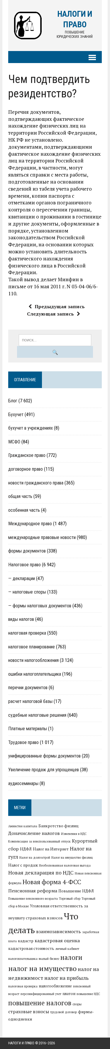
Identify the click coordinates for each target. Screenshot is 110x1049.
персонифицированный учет (41, 994)
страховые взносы (28, 1011)
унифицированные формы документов (44, 756)
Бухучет (15, 414)
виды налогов (21, 619)
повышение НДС (88, 994)
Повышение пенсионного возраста (33, 899)
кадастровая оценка (57, 940)
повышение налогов (39, 1002)
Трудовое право (23, 742)
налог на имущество (42, 968)
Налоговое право (24, 564)
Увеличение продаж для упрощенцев (43, 769)
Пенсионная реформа (32, 890)
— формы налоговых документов (39, 606)
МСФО (14, 442)
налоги (71, 957)
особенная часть (24, 510)
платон (68, 993)
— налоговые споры (27, 592)
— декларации (21, 578)
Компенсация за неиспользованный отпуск (39, 841)
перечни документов (28, 687)
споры (77, 1004)
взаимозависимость (58, 931)
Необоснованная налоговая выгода (65, 865)
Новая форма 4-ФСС (52, 882)
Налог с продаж (23, 865)
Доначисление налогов (34, 833)
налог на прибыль (66, 978)
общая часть (20, 496)
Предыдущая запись (60, 306)
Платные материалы (27, 728)
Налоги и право (21, 1043)
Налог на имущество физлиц (72, 857)
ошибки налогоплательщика (34, 674)
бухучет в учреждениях (30, 428)
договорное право (25, 469)
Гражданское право (26, 455)
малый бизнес (49, 959)
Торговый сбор (69, 899)
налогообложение (55, 986)
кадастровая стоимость (31, 948)
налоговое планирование (31, 647)
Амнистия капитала (22, 826)
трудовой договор (63, 1012)
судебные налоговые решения (37, 715)
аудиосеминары (23, 783)
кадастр (25, 940)
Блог (12, 401)
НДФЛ (26, 849)
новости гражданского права (35, 483)
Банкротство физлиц (58, 825)
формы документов (27, 551)
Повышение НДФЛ (76, 891)
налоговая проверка (27, 633)
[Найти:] (55, 339)
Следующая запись (50, 314)
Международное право (30, 523)
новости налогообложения (33, 660)
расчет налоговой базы (30, 701)
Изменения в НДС (74, 834)
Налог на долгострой (34, 857)
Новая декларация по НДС (41, 872)
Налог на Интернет (51, 849)
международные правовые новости (42, 537)
